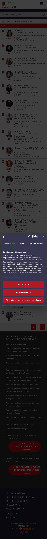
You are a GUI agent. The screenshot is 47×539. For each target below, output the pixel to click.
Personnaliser (22, 292)
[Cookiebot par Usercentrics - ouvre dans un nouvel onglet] (29, 236)
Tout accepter (23, 284)
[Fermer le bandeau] (43, 237)
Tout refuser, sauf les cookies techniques (23, 300)
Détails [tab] (22, 243)
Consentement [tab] (9, 243)
